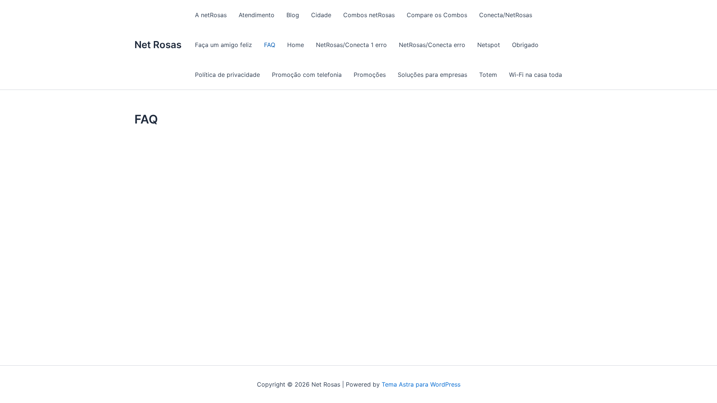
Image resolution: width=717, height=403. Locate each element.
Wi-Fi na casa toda (535, 74)
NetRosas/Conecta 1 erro (351, 45)
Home (295, 45)
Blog (292, 15)
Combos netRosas (369, 15)
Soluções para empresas (432, 74)
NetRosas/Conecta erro (432, 45)
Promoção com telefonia (307, 74)
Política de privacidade (227, 74)
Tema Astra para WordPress (421, 384)
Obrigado (525, 45)
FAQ (269, 45)
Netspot (488, 45)
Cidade (321, 15)
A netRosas (211, 15)
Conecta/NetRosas (505, 15)
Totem (488, 74)
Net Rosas (157, 44)
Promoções (370, 74)
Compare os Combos (437, 15)
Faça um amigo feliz (223, 45)
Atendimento (256, 15)
